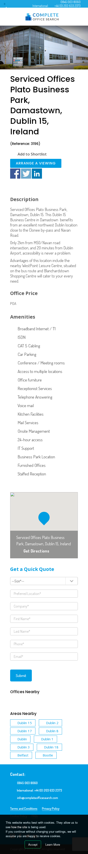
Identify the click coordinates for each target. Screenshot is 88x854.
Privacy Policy (50, 808)
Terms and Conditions (23, 808)
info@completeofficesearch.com (37, 798)
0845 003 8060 (70, 2)
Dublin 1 (47, 739)
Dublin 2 (52, 723)
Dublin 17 (24, 731)
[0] (9, 5)
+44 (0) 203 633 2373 (67, 6)
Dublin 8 (52, 731)
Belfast (22, 755)
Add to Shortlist (32, 154)
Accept (32, 844)
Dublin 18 (51, 747)
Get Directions (36, 550)
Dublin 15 (24, 723)
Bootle (48, 755)
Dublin (22, 739)
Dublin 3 (23, 747)
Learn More (52, 844)
